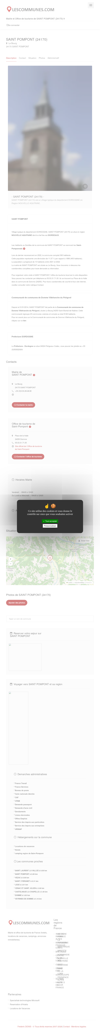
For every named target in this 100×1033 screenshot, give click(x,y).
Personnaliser (50, 526)
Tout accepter (51, 521)
